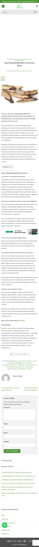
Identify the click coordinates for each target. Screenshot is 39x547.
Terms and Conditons (8, 523)
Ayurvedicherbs (20, 365)
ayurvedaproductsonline (8, 365)
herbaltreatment (11, 369)
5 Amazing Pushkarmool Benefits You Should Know (18, 483)
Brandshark (23, 544)
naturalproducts (21, 369)
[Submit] (35, 12)
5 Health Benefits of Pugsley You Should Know (16, 472)
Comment (7, 407)
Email (6, 432)
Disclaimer (4, 519)
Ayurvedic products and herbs (16, 59)
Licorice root (5, 328)
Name (6, 424)
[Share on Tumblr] (28, 354)
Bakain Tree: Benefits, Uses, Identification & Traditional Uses (19, 494)
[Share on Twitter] (17, 354)
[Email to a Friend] (21, 354)
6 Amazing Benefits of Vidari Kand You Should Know (18, 476)
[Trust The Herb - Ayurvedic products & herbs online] (19, 6)
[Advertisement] (19, 35)
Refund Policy (5, 530)
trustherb (28, 369)
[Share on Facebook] (14, 354)
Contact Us (5, 534)
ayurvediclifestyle (10, 367)
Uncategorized (19, 60)
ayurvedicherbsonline (30, 365)
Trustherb (29, 71)
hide (10, 167)
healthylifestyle (20, 367)
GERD (19, 221)
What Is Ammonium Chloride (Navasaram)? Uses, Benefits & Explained (17, 488)
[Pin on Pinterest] (24, 354)
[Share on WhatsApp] (10, 354)
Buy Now (22, 320)
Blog (2, 515)
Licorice (29, 59)
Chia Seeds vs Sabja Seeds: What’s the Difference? (17, 480)
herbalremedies (29, 367)
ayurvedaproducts (27, 363)
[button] (3, 6)
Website (6, 441)
